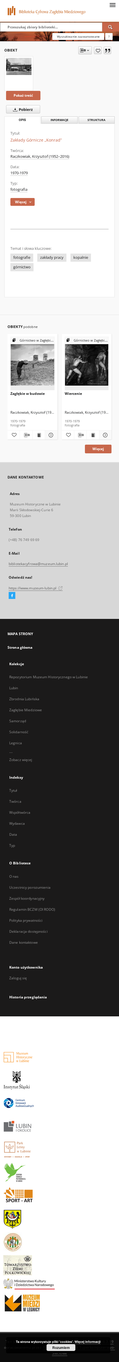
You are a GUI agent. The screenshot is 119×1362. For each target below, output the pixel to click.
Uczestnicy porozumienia (30, 887)
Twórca (15, 801)
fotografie (21, 257)
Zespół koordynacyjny (26, 898)
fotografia (18, 189)
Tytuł (13, 790)
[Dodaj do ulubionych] (98, 50)
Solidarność (18, 731)
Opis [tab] (22, 120)
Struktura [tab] (96, 120)
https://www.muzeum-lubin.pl (33, 588)
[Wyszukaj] (110, 27)
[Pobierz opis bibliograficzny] (26, 435)
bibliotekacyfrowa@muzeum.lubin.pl (38, 563)
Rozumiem (61, 1347)
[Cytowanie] (107, 50)
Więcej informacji (88, 1341)
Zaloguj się (18, 978)
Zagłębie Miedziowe (25, 709)
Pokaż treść (23, 95)
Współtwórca (19, 812)
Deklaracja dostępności (28, 931)
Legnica (15, 742)
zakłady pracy (52, 257)
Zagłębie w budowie (27, 393)
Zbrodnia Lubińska (24, 698)
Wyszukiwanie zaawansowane (78, 36)
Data (13, 834)
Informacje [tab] (59, 120)
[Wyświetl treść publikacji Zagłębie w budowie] (39, 435)
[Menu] (112, 4)
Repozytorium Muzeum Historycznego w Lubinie (48, 676)
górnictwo (22, 267)
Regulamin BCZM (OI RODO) (32, 909)
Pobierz (25, 109)
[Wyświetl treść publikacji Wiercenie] (93, 435)
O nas (14, 876)
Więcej (98, 448)
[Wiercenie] (87, 364)
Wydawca (17, 823)
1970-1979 (19, 173)
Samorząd (17, 720)
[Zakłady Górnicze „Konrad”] (18, 66)
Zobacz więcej (20, 759)
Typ (12, 845)
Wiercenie (73, 393)
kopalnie (80, 257)
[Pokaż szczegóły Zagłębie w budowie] (50, 435)
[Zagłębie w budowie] (32, 364)
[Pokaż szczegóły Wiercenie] (104, 435)
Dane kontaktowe (23, 942)
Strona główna (20, 647)
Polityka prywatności (25, 920)
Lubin (13, 687)
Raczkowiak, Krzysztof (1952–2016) (39, 156)
